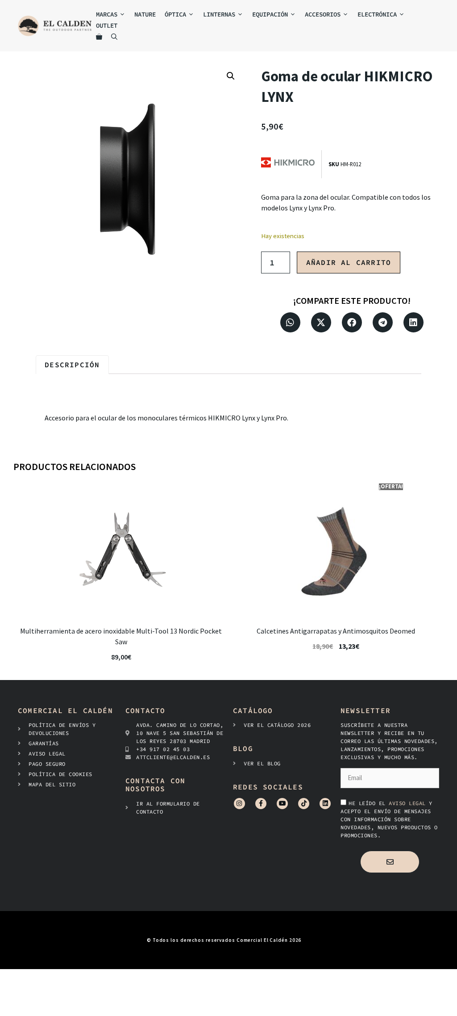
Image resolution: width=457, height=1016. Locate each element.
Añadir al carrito (348, 262)
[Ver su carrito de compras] (99, 36)
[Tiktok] (303, 803)
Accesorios (323, 14)
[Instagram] (239, 803)
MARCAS (106, 14)
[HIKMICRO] (291, 164)
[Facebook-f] (260, 803)
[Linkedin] (325, 803)
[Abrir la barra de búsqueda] (114, 36)
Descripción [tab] (72, 364)
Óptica (175, 14)
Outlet (106, 25)
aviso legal (409, 803)
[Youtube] (282, 803)
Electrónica (377, 14)
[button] (231, 76)
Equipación (270, 14)
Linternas (219, 14)
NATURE (145, 14)
